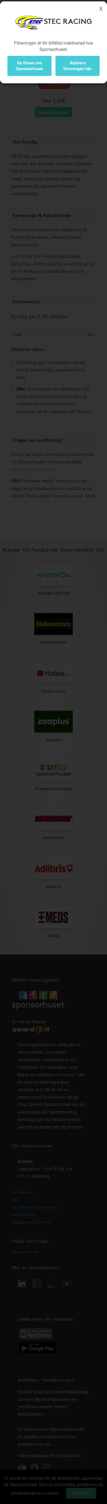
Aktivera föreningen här (77, 66)
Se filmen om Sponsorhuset (29, 66)
